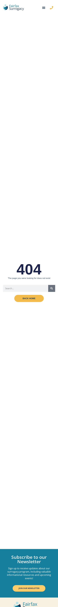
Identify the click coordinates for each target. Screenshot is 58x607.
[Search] (51, 288)
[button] (43, 7)
